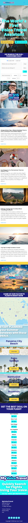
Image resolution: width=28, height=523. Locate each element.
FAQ (3, 512)
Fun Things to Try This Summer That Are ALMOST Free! (12, 170)
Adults (15, 75)
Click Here (14, 351)
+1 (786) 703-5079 (6, 506)
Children (25, 75)
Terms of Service (6, 509)
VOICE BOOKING (8, 42)
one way (18, 60)
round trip (11, 60)
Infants (14, 78)
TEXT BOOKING (21, 42)
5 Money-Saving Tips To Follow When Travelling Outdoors (11, 209)
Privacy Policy (5, 510)
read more (3, 144)
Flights (14, 416)
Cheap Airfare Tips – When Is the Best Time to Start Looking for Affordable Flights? (14, 130)
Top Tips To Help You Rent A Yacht (10, 247)
